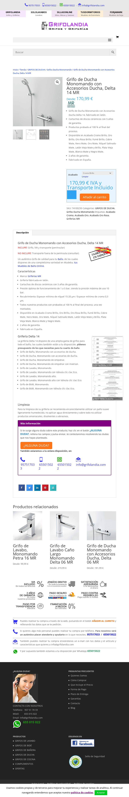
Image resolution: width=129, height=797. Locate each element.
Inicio (15, 69)
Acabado (73, 174)
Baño (60, 259)
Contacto (75, 703)
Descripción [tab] (22, 232)
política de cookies (82, 792)
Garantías (76, 698)
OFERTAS (20, 768)
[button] (57, 82)
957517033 (34, 5)
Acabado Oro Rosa (99, 215)
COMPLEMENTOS (24, 763)
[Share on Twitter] (29, 489)
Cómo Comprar (79, 680)
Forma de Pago (78, 689)
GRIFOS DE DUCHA (36, 69)
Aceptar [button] (101, 792)
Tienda (23, 69)
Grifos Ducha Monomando (59, 69)
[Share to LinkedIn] (37, 489)
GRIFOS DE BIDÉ (23, 745)
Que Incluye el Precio (82, 684)
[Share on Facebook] (22, 489)
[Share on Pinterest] (45, 489)
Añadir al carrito (94, 197)
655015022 (50, 5)
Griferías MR (73, 218)
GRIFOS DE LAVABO (25, 740)
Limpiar (85, 176)
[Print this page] (53, 489)
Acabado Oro (81, 215)
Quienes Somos (79, 675)
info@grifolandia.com (93, 5)
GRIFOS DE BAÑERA (25, 750)
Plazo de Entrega (79, 694)
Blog (73, 707)
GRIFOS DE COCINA (25, 759)
